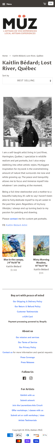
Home (5, 56)
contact (14, 218)
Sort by (5, 75)
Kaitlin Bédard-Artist (16, 224)
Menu (9, 4)
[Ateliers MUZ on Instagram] (31, 378)
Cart (50, 4)
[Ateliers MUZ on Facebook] (24, 378)
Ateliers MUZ (36, 430)
